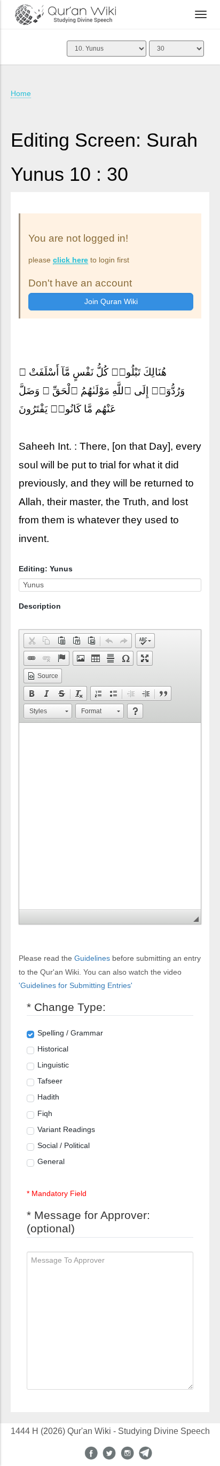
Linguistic (53, 1065)
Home (21, 93)
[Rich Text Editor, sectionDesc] (110, 816)
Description (40, 606)
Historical (52, 1049)
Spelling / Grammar (70, 1033)
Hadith (48, 1097)
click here (70, 260)
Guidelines (92, 958)
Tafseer (49, 1081)
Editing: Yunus (46, 568)
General (51, 1161)
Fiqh (44, 1113)
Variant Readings (66, 1129)
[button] (31, 641)
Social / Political (63, 1145)
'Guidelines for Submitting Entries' (75, 985)
